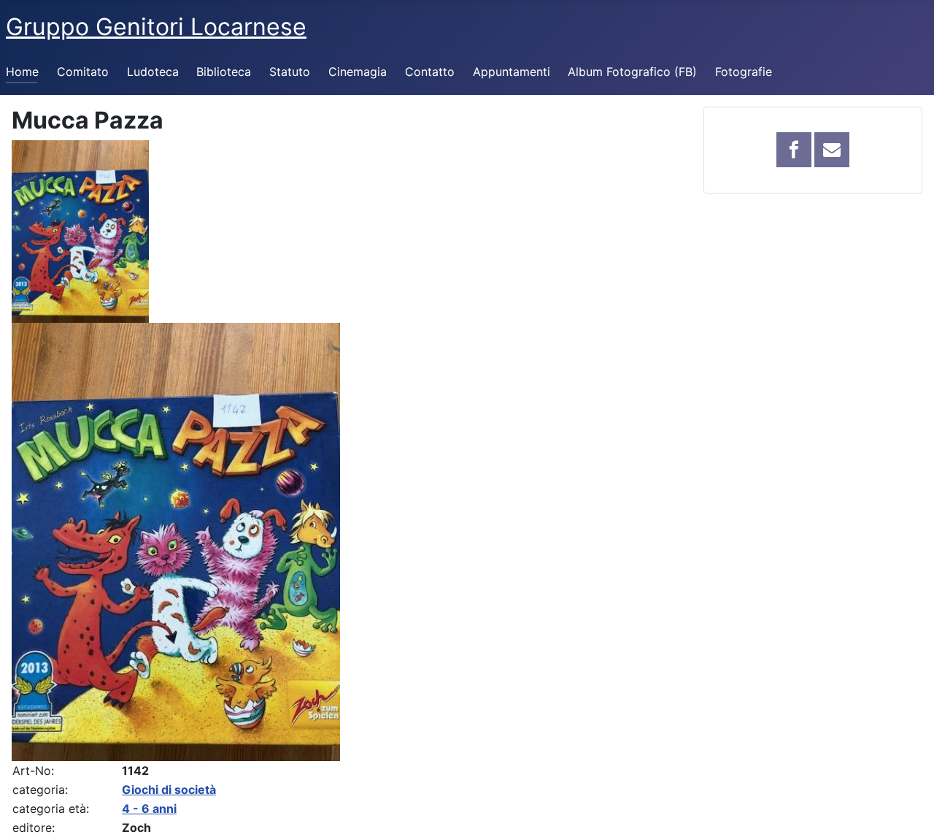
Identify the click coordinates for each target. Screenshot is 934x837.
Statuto (289, 71)
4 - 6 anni (149, 808)
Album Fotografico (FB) (632, 71)
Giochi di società (169, 789)
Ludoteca (153, 71)
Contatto (430, 71)
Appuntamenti (511, 71)
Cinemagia (357, 71)
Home (22, 71)
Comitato (83, 71)
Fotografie (743, 71)
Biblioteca (223, 71)
